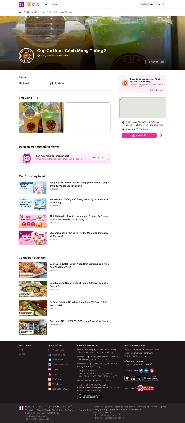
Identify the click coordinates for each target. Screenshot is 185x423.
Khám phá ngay (156, 90)
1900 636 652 (145, 349)
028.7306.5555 (99, 385)
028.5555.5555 (101, 387)
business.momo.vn (141, 356)
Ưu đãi (55, 4)
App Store (132, 378)
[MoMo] (20, 12)
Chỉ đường (158, 125)
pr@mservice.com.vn (140, 364)
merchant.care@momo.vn (142, 353)
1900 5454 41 (91, 380)
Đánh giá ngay (99, 157)
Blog (46, 4)
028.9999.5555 (84, 387)
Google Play (150, 378)
